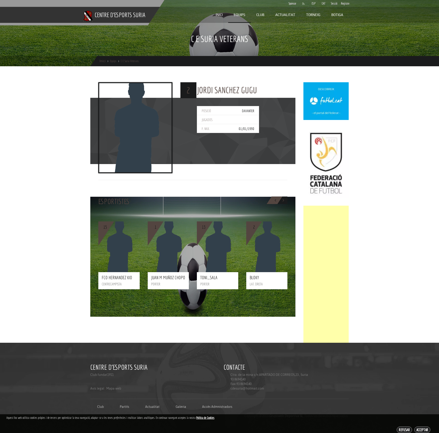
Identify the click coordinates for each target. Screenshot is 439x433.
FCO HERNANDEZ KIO (117, 277)
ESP (314, 3)
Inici (219, 15)
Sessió (333, 3)
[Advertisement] (326, 274)
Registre (343, 3)
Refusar (404, 430)
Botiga (337, 15)
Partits (124, 407)
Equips (239, 15)
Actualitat (285, 15)
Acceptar (422, 430)
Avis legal (97, 388)
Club (260, 15)
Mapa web (113, 388)
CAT (323, 3)
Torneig (313, 15)
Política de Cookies (205, 418)
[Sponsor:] (326, 101)
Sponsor (291, 3)
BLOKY (254, 277)
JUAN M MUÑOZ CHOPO (168, 277)
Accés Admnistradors (217, 407)
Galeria (181, 407)
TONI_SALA (208, 277)
